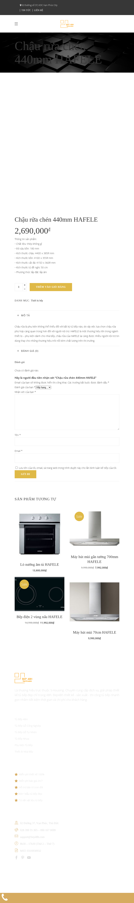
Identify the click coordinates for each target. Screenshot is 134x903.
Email (19, 451)
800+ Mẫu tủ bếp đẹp (30, 793)
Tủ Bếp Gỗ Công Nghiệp (28, 725)
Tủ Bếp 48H (21, 719)
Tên (18, 435)
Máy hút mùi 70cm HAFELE (94, 632)
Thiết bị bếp (37, 300)
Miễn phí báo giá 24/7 (31, 780)
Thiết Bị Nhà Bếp (24, 751)
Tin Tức (26, 10)
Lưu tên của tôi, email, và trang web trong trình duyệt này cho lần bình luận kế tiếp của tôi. (68, 468)
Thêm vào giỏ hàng (51, 287)
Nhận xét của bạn (25, 392)
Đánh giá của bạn (25, 387)
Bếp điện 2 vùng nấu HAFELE (39, 617)
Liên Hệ (38, 10)
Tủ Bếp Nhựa (22, 738)
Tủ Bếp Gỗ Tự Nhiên (26, 732)
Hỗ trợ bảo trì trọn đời (31, 787)
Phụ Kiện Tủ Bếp (24, 745)
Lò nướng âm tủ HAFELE (39, 564)
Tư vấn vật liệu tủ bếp (30, 800)
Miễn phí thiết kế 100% (31, 774)
